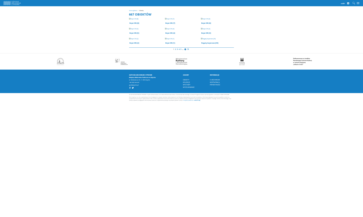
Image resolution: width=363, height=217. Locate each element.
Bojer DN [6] (206, 23)
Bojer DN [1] (170, 43)
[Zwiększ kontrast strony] (348, 3)
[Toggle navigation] (358, 3)
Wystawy (186, 84)
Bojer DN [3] (206, 33)
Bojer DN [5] (134, 33)
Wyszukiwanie (188, 87)
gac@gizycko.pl (134, 85)
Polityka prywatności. (188, 100)
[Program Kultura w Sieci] (302, 61)
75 (188, 49)
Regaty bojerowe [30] (209, 43)
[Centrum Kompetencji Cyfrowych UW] (121, 61)
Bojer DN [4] (170, 33)
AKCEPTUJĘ (197, 100)
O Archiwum (215, 80)
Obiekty (186, 80)
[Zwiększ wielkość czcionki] (343, 3)
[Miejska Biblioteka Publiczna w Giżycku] (60, 61)
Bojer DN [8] (134, 23)
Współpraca (215, 82)
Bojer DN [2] (134, 43)
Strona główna (133, 10)
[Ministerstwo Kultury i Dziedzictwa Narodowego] (181, 61)
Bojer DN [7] (170, 23)
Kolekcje (186, 82)
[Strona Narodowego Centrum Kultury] (242, 61)
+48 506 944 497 (134, 82)
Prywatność (215, 84)
